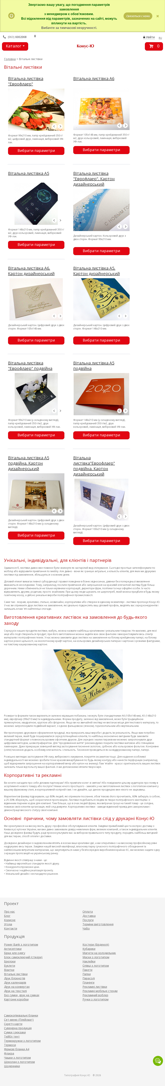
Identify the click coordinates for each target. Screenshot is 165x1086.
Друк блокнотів (14, 978)
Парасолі (88, 978)
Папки (86, 974)
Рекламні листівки (94, 987)
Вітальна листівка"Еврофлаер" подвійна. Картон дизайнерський (94, 466)
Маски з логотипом (95, 957)
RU (160, 38)
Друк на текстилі (15, 991)
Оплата (87, 911)
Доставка (89, 916)
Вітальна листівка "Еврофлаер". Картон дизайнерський (94, 179)
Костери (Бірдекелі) (95, 944)
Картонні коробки (16, 999)
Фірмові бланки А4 (16, 1049)
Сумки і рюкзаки (15, 1032)
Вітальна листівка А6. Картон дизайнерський (31, 270)
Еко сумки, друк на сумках (21, 995)
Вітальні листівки (16, 974)
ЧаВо (86, 928)
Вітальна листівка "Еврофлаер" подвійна (30, 365)
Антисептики (13, 949)
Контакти (10, 928)
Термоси (10, 1045)
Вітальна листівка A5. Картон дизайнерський (96, 270)
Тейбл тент (12, 1036)
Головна (10, 59)
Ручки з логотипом (95, 999)
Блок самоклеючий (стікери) (23, 957)
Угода (8, 924)
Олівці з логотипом (95, 965)
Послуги (88, 920)
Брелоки (9, 961)
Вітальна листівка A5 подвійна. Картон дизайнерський (28, 463)
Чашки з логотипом (17, 1057)
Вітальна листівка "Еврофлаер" (25, 81)
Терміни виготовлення (97, 924)
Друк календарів (15, 982)
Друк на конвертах (17, 987)
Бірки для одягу (14, 953)
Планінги (88, 982)
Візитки (9, 970)
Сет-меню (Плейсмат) (19, 1020)
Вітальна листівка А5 (28, 173)
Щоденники (12, 1066)
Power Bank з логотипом (21, 944)
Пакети (87, 970)
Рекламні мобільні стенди (100, 991)
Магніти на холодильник (99, 953)
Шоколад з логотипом (19, 1062)
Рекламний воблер (95, 995)
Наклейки (88, 961)
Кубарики (88, 949)
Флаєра (9, 1053)
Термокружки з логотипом (22, 1041)
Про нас (9, 911)
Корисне (9, 920)
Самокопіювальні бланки (21, 1015)
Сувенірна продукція (18, 1028)
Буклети (9, 965)
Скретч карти (13, 1024)
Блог (7, 916)
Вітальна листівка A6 (93, 78)
